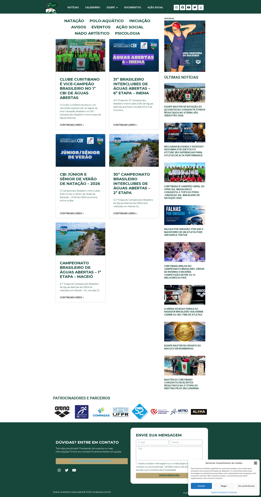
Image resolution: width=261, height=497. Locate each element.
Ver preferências (246, 486)
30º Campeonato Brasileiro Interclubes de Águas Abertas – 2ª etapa (131, 183)
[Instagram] (176, 7)
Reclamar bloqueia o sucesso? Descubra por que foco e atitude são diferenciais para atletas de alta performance (184, 151)
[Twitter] (195, 7)
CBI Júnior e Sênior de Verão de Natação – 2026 (80, 179)
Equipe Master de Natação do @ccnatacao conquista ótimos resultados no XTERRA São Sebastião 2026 (184, 111)
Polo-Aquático (107, 20)
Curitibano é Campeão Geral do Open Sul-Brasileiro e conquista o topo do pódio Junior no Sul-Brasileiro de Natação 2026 (184, 192)
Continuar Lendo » (72, 124)
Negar (224, 486)
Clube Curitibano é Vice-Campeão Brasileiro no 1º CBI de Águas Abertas (80, 88)
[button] (255, 463)
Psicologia (127, 33)
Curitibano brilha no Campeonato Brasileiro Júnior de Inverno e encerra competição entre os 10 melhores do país (184, 272)
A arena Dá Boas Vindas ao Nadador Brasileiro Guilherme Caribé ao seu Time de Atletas (183, 311)
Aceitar (201, 486)
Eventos (101, 27)
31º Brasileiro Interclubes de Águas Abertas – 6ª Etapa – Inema (131, 86)
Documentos (132, 7)
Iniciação (139, 20)
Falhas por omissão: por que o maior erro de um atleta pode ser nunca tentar (183, 232)
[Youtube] (188, 7)
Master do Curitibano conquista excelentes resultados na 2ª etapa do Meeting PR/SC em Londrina (181, 384)
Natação (74, 20)
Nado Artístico (92, 33)
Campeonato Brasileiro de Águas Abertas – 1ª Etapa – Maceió (80, 270)
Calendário (92, 7)
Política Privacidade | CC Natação (224, 492)
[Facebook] (182, 7)
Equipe (111, 7)
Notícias (73, 7)
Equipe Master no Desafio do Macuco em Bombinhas (182, 347)
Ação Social (155, 7)
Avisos (78, 27)
